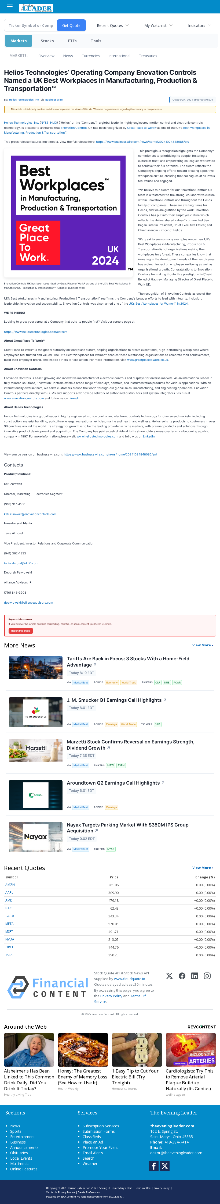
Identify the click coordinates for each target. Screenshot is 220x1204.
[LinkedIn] (194, 987)
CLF (157, 682)
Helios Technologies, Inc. (21, 122)
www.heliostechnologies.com (97, 436)
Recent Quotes (110, 25)
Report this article (20, 630)
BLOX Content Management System (81, 1196)
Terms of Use (143, 1188)
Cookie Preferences (89, 1192)
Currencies (91, 55)
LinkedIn (74, 398)
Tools (96, 40)
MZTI (110, 765)
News (68, 55)
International (119, 55)
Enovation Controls (74, 128)
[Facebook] (182, 987)
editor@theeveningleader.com (176, 1152)
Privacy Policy (111, 995)
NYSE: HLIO (49, 122)
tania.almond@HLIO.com (21, 563)
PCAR (177, 682)
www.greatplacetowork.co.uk (147, 360)
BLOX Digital (116, 1196)
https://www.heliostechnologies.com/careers (35, 332)
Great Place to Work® (141, 128)
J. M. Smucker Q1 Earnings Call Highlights (117, 700)
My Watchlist (155, 25)
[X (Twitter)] (169, 987)
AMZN (10, 884)
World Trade (129, 682)
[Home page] (36, 7)
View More (201, 645)
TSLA (9, 955)
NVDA (9, 939)
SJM (157, 724)
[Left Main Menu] (9, 6)
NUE (167, 682)
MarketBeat (81, 682)
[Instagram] (207, 987)
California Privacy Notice (60, 1192)
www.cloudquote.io (129, 978)
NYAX (110, 848)
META (9, 923)
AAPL (9, 892)
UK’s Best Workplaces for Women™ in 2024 (158, 303)
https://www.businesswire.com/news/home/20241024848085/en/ (142, 142)
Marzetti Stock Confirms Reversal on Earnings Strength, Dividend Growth (131, 745)
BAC (8, 908)
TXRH (121, 765)
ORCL (9, 947)
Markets (18, 40)
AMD (9, 900)
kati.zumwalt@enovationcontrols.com (30, 514)
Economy (112, 682)
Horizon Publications (79, 1188)
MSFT (9, 931)
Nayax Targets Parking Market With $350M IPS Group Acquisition (128, 828)
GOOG (10, 916)
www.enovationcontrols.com (24, 398)
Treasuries (148, 55)
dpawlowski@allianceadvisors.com (28, 602)
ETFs (72, 40)
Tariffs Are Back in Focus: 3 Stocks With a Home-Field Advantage (128, 662)
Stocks (47, 40)
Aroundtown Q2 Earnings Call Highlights (116, 783)
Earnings (111, 724)
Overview (46, 55)
